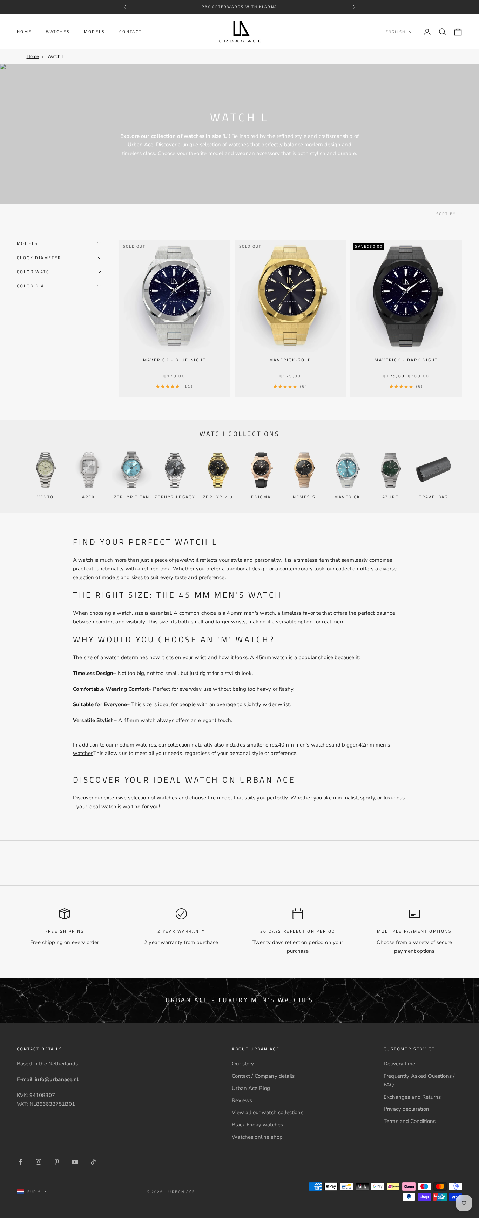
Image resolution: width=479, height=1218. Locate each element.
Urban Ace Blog (251, 1088)
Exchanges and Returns (412, 1096)
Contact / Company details (263, 1075)
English (395, 32)
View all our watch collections (267, 1112)
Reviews (242, 1100)
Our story (243, 1063)
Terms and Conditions (410, 1121)
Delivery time (399, 1063)
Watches (58, 31)
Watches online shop (257, 1136)
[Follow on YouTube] (75, 1161)
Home (24, 31)
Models (94, 31)
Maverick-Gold (290, 359)
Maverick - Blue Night (174, 359)
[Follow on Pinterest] (56, 1161)
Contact (130, 31)
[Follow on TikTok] (93, 1161)
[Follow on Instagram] (38, 1161)
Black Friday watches (257, 1124)
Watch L (55, 56)
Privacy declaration (406, 1108)
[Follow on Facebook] (20, 1161)
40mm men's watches (304, 744)
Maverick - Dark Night (406, 359)
